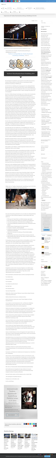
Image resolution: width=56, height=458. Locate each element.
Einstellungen (41, 456)
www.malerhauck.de (15, 237)
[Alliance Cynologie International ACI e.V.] (21, 59)
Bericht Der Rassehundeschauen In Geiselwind (48, 253)
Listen (42, 161)
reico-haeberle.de (30, 220)
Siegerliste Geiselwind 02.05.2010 (47, 247)
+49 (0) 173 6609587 (48, 280)
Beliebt (43, 235)
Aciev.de (46, 285)
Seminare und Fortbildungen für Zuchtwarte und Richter (46, 183)
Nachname (43, 154)
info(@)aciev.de (47, 283)
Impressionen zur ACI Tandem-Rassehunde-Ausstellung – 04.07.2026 (46, 128)
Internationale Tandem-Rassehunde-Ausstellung (46, 167)
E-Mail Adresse (44, 158)
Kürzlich (49, 235)
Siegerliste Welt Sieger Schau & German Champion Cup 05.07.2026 (6, 444)
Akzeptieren (46, 229)
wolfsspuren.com (29, 222)
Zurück (33, 20)
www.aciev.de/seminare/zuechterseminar (25, 366)
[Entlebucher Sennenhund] (48, 267)
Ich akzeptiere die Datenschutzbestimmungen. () (46, 197)
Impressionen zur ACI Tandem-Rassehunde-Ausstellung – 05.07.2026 (46, 116)
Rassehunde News (45, 163)
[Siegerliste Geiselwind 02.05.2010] (43, 246)
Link (42, 198)
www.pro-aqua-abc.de (28, 219)
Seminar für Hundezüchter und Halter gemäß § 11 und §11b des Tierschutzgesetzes (46, 175)
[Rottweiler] (45, 267)
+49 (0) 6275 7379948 (47, 282)
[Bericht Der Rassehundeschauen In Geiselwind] (43, 252)
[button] (19, 12)
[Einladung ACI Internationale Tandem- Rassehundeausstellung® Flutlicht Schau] (29, 387)
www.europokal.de (20, 227)
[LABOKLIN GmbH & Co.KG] (42, 267)
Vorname (42, 150)
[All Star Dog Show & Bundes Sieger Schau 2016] (21, 189)
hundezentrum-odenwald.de (12, 230)
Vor (36, 20)
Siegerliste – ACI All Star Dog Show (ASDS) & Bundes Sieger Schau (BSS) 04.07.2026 (20, 444)
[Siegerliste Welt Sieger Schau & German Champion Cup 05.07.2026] (43, 238)
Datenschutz (46, 227)
